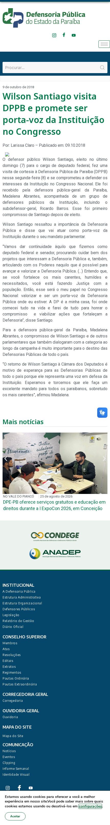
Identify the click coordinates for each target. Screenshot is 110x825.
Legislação (11, 615)
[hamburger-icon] (104, 44)
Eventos (9, 757)
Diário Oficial (13, 627)
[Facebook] (64, 35)
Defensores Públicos (19, 609)
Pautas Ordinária (16, 678)
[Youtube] (73, 35)
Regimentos (12, 672)
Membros (10, 643)
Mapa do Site (13, 736)
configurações (90, 806)
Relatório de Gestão (18, 621)
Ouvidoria (10, 717)
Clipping (9, 763)
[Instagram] (54, 35)
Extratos (9, 667)
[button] (6, 458)
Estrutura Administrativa (22, 597)
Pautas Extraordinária (20, 684)
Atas (6, 649)
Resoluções (12, 655)
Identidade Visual (16, 774)
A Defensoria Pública (19, 591)
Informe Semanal (16, 769)
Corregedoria (13, 701)
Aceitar (15, 816)
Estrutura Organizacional (22, 603)
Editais (8, 661)
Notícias (9, 751)
